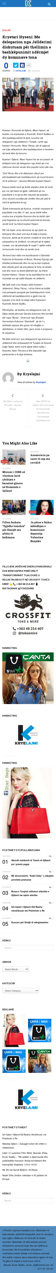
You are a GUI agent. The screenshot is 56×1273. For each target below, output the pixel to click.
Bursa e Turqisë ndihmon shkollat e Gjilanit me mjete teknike (25, 893)
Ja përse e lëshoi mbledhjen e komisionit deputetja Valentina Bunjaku (41, 532)
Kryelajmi (21, 71)
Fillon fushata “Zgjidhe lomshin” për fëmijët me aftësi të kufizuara (13, 530)
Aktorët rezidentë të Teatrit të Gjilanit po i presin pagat (26, 862)
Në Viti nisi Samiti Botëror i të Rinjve (19, 1169)
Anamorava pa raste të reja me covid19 (40, 458)
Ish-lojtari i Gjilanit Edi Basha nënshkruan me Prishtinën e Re (23, 908)
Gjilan (6, 30)
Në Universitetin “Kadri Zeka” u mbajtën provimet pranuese (28, 877)
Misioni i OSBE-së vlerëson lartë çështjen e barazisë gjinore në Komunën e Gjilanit (13, 481)
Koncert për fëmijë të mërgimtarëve (25, 922)
